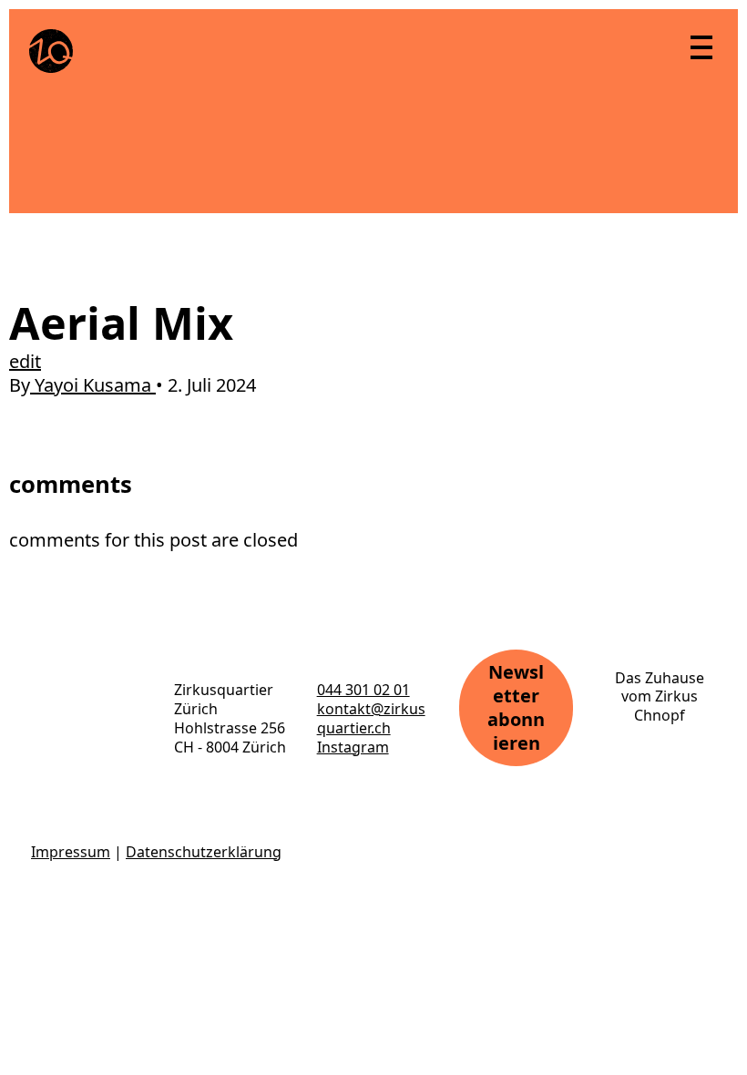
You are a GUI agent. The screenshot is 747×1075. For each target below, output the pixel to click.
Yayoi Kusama (93, 385)
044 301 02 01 (363, 690)
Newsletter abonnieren (516, 707)
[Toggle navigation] (700, 46)
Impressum (70, 852)
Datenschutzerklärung (203, 852)
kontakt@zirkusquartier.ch (371, 718)
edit (25, 361)
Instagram (353, 747)
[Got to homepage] (51, 51)
